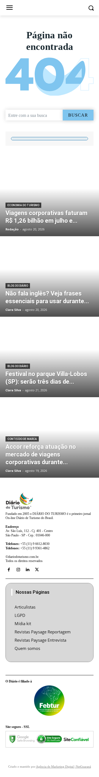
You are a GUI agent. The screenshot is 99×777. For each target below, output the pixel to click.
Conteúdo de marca (22, 438)
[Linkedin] (27, 569)
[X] (37, 569)
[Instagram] (18, 569)
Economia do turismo (23, 205)
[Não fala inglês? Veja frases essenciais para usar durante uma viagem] (49, 277)
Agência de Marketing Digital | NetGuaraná (63, 766)
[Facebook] (9, 569)
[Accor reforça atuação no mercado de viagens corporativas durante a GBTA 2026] (49, 438)
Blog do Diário (17, 285)
